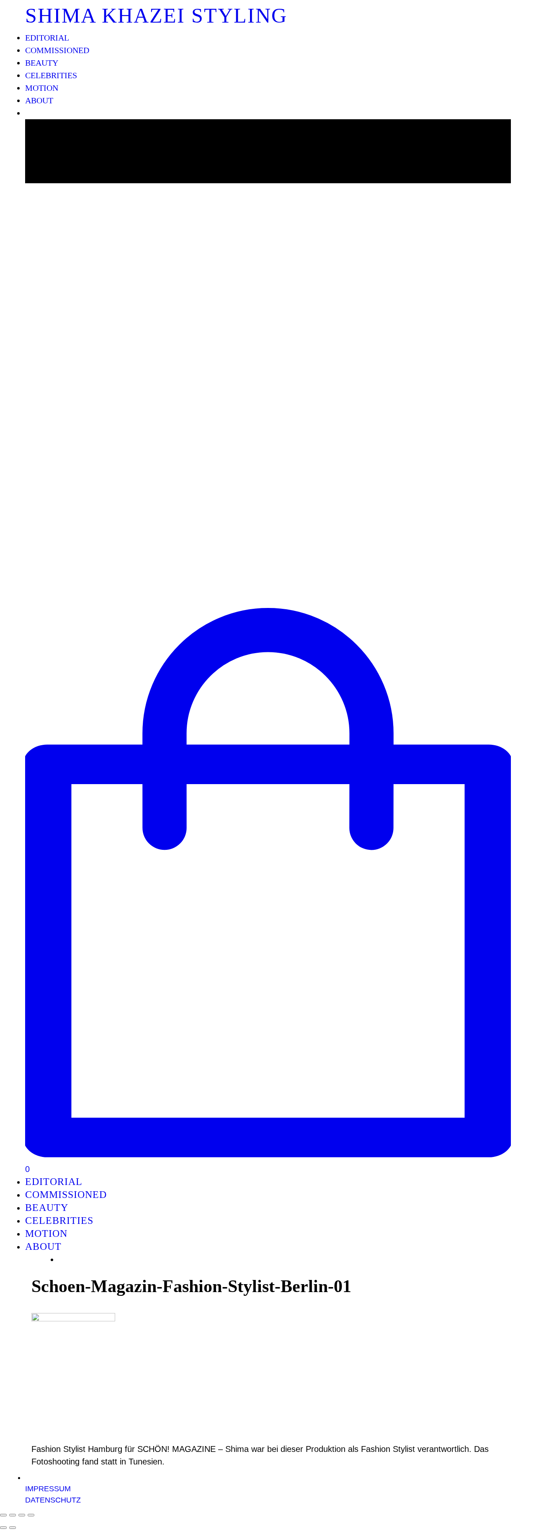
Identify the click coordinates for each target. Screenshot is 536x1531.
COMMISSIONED (57, 50)
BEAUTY (41, 62)
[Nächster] (12, 1527)
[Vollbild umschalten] (21, 1515)
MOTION (41, 87)
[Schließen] (3, 1515)
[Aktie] (12, 1515)
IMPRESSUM (48, 1489)
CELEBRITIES (51, 75)
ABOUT (39, 100)
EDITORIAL (47, 37)
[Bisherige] (3, 1527)
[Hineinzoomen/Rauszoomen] (31, 1515)
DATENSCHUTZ (53, 1500)
